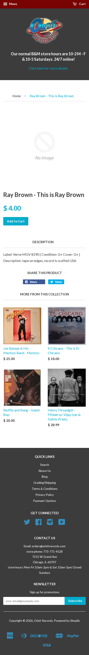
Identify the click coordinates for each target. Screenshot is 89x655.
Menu (12, 4)
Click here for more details (48, 68)
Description (43, 242)
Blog (45, 476)
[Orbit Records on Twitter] (27, 523)
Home (16, 96)
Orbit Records (43, 620)
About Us (44, 471)
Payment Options (44, 501)
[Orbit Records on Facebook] (38, 523)
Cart (82, 4)
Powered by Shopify (67, 620)
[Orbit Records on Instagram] (50, 523)
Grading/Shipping (44, 482)
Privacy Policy (44, 494)
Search (44, 464)
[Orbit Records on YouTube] (61, 523)
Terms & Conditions (44, 488)
